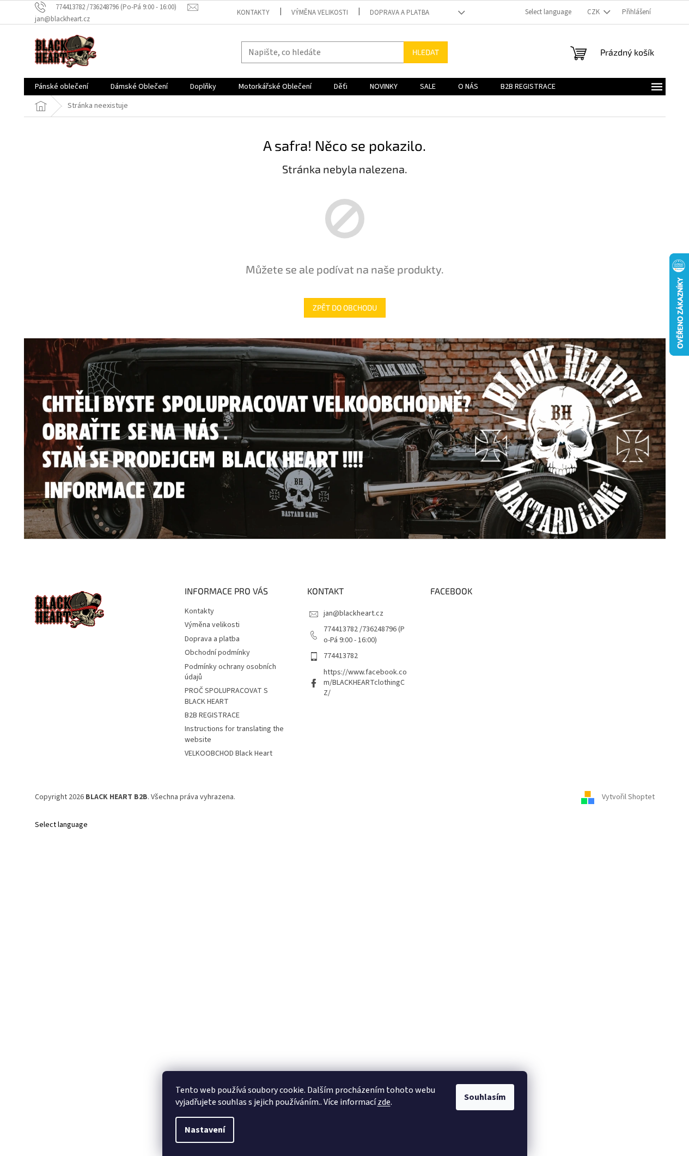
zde (384, 1102)
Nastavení (205, 1130)
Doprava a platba (399, 12)
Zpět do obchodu (345, 307)
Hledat (425, 52)
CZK (594, 12)
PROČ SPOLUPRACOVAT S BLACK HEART (226, 696)
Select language (548, 12)
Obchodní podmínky (217, 652)
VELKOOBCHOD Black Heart (228, 753)
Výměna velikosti (319, 12)
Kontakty (253, 12)
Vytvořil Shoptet (628, 797)
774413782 (341, 655)
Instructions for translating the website (234, 734)
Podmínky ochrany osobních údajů (230, 672)
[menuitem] (61, 86)
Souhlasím (485, 1097)
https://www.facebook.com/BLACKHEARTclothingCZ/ (365, 683)
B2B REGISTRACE (212, 715)
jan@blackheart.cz (353, 613)
